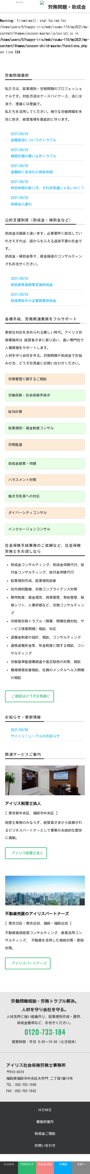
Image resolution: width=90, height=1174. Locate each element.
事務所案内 (45, 1122)
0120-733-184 (45, 1032)
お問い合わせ (45, 1145)
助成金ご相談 (45, 1133)
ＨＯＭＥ (45, 1110)
